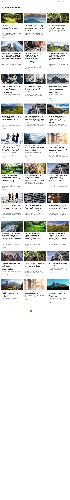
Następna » (37, 311)
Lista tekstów (59, 1)
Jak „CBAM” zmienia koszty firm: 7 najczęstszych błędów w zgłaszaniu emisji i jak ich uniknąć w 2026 (58, 27)
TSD (2, 2)
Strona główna (66, 1)
